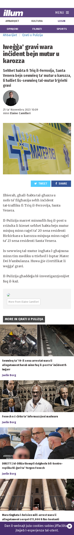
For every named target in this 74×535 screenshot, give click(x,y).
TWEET (42, 183)
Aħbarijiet (10, 35)
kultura (37, 21)
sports (62, 29)
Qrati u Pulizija (32, 35)
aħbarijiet (12, 21)
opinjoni (12, 29)
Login (61, 21)
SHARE (62, 183)
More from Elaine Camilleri (23, 301)
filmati (37, 29)
